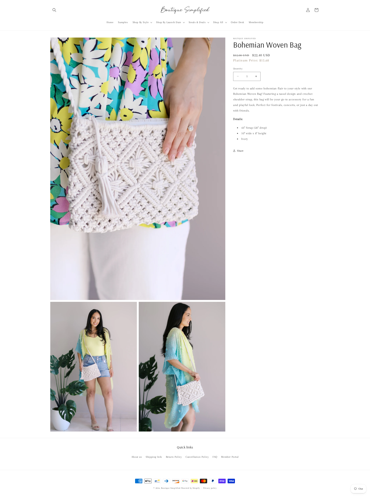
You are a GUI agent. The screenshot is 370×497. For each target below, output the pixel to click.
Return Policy (174, 456)
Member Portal (230, 456)
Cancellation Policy (197, 456)
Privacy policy (210, 488)
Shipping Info (154, 456)
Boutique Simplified (171, 488)
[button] (54, 10)
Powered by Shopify (190, 488)
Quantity (237, 68)
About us (136, 456)
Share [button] (240, 150)
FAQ (215, 456)
